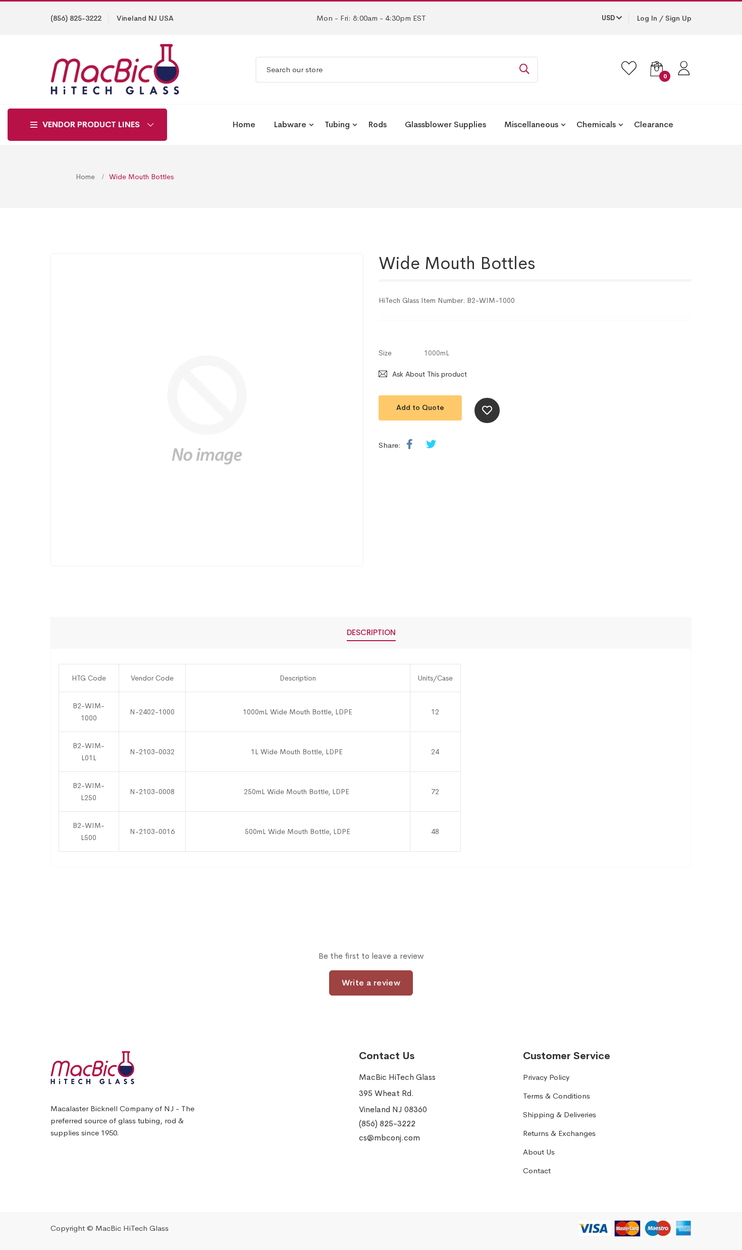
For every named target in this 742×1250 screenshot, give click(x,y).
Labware (290, 124)
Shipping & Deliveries (559, 1114)
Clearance (653, 124)
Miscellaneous (531, 124)
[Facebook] (409, 445)
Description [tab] (371, 632)
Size (385, 352)
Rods (377, 124)
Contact (537, 1170)
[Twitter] (431, 445)
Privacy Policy (546, 1077)
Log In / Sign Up (664, 18)
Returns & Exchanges (559, 1133)
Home (243, 124)
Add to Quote (420, 407)
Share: (390, 445)
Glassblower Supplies (445, 124)
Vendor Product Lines (91, 124)
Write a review (371, 982)
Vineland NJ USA (145, 18)
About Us (539, 1152)
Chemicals (596, 124)
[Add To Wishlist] (487, 410)
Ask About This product (429, 374)
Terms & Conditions (556, 1096)
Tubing (337, 124)
